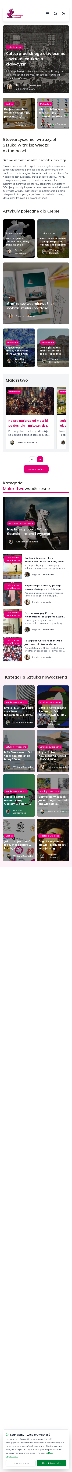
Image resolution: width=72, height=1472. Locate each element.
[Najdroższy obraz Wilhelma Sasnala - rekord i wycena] (36, 523)
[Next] (40, 459)
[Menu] (47, 13)
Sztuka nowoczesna (16, 702)
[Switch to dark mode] (63, 13)
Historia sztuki (14, 47)
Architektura (48, 342)
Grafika (9, 104)
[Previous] (32, 459)
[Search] (55, 14)
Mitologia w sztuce (16, 233)
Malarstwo (45, 104)
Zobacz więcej (36, 469)
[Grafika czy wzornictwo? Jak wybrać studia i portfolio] (36, 293)
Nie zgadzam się (20, 1463)
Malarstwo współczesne (21, 523)
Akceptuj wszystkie (51, 1463)
